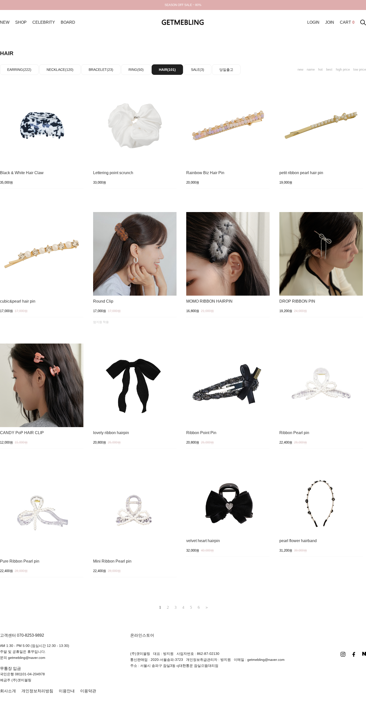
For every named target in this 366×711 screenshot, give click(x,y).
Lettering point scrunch (113, 173)
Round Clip (103, 301)
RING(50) (136, 70)
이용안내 (67, 691)
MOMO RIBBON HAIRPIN (209, 301)
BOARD (68, 22)
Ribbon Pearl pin (294, 433)
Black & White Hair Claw (22, 173)
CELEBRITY (43, 22)
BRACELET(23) (101, 70)
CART (347, 22)
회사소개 (8, 691)
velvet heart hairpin (203, 541)
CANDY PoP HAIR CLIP (22, 433)
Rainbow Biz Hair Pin (205, 173)
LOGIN (313, 22)
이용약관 (88, 691)
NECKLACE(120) (60, 70)
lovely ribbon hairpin (111, 433)
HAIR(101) (167, 70)
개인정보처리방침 (37, 691)
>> (206, 607)
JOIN (329, 22)
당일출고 (226, 70)
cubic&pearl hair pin (17, 301)
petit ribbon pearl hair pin (301, 173)
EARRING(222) (19, 70)
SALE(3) (197, 70)
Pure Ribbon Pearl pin (19, 561)
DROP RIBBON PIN (297, 301)
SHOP (21, 22)
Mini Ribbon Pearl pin (112, 561)
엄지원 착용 (101, 322)
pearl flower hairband (298, 541)
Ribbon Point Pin (201, 433)
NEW (4, 22)
